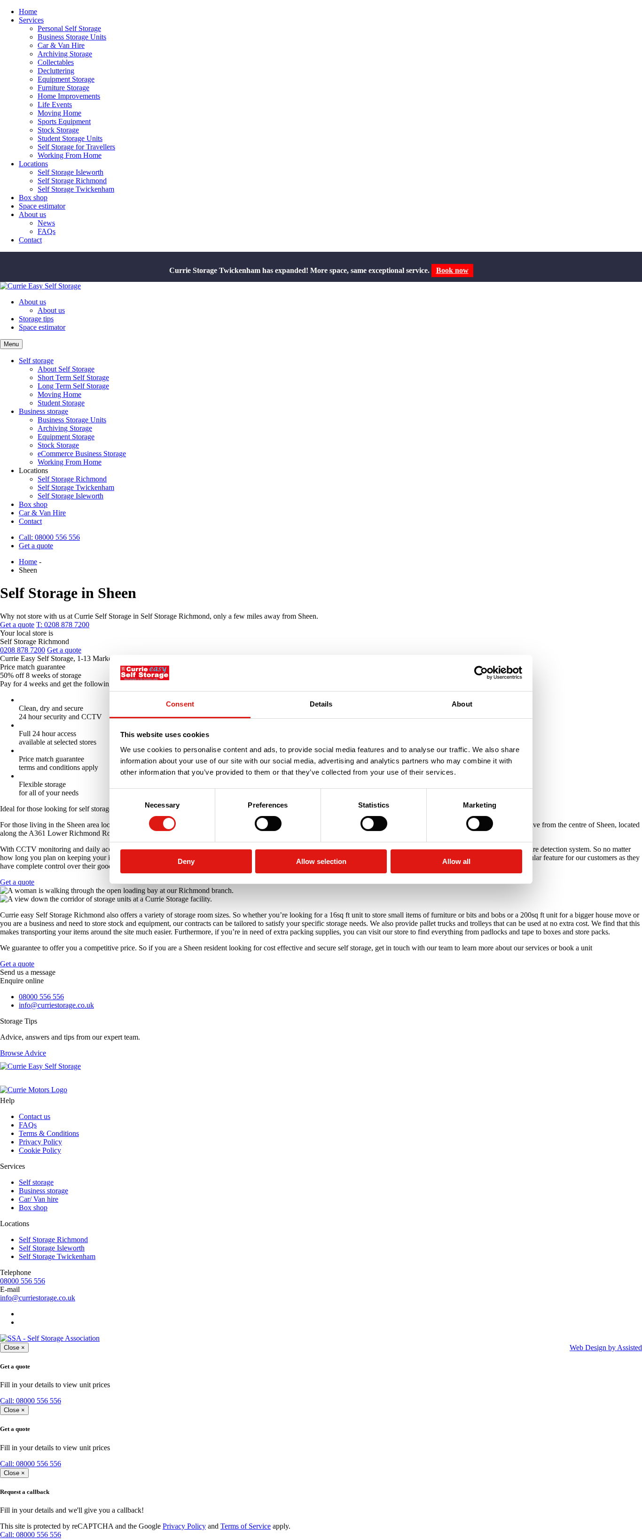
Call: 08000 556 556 (49, 537)
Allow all (456, 861)
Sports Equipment (64, 121)
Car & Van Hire (61, 45)
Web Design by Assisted (606, 1348)
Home (28, 12)
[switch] (268, 823)
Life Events (55, 105)
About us (32, 214)
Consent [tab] (180, 704)
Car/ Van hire (38, 1199)
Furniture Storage (63, 88)
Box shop (33, 198)
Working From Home (70, 155)
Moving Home (59, 113)
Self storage (36, 361)
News (46, 223)
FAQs (46, 231)
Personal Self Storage (69, 28)
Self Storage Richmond (72, 181)
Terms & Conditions (49, 1133)
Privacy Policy (40, 1142)
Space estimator (42, 206)
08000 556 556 (41, 997)
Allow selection (321, 861)
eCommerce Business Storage (82, 454)
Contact (30, 240)
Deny (186, 861)
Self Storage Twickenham (76, 189)
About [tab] (462, 704)
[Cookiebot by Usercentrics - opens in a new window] (481, 673)
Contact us (34, 1116)
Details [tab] (321, 704)
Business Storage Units (72, 37)
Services (31, 20)
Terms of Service (245, 1526)
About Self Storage (66, 369)
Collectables (56, 62)
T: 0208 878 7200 (62, 625)
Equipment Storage (66, 79)
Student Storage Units (70, 138)
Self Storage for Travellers (76, 147)
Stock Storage (58, 130)
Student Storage (61, 403)
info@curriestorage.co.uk (56, 1005)
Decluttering (56, 71)
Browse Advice (23, 1053)
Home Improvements (69, 96)
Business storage (43, 411)
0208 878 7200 (22, 650)
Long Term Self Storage (73, 386)
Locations (33, 164)
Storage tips (36, 319)
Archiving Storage (65, 54)
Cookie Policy (40, 1150)
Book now (452, 270)
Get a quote (36, 546)
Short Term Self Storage (73, 377)
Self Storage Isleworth (70, 172)
